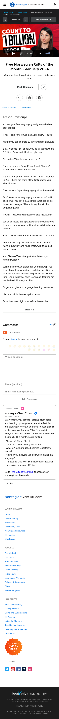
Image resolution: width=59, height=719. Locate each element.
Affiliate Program (12, 590)
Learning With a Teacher (16, 629)
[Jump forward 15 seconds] (21, 53)
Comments (26, 107)
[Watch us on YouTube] (13, 669)
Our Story (9, 557)
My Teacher (10, 535)
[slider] (47, 53)
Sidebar (43, 19)
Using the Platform (13, 621)
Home (7, 514)
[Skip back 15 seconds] (6, 53)
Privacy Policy (22, 706)
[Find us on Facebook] (18, 669)
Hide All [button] (29, 309)
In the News (10, 574)
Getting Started (12, 608)
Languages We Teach (15, 578)
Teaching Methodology (15, 625)
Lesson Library (8, 13)
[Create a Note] (29, 98)
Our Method (10, 553)
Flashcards (10, 522)
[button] (54, 4)
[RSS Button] (5, 332)
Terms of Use (36, 706)
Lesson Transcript (9, 107)
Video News (22, 13)
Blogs (7, 586)
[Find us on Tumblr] (24, 669)
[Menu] (4, 4)
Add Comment (29, 399)
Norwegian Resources (15, 531)
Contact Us (10, 633)
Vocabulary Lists (12, 526)
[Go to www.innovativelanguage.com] (29, 693)
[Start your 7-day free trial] (13, 647)
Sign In (14, 339)
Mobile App (10, 539)
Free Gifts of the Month (22, 472)
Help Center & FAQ (13, 604)
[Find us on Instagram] (30, 669)
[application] (29, 40)
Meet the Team (11, 561)
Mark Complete (25, 87)
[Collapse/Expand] (29, 325)
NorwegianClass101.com (37, 702)
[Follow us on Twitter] (7, 669)
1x (31, 53)
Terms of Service (35, 714)
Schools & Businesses (15, 582)
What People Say (12, 565)
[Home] (27, 6)
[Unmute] (41, 53)
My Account (10, 617)
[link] (5, 19)
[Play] (13, 53)
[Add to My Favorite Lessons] (19, 98)
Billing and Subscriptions (16, 613)
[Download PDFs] (39, 98)
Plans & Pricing (11, 570)
